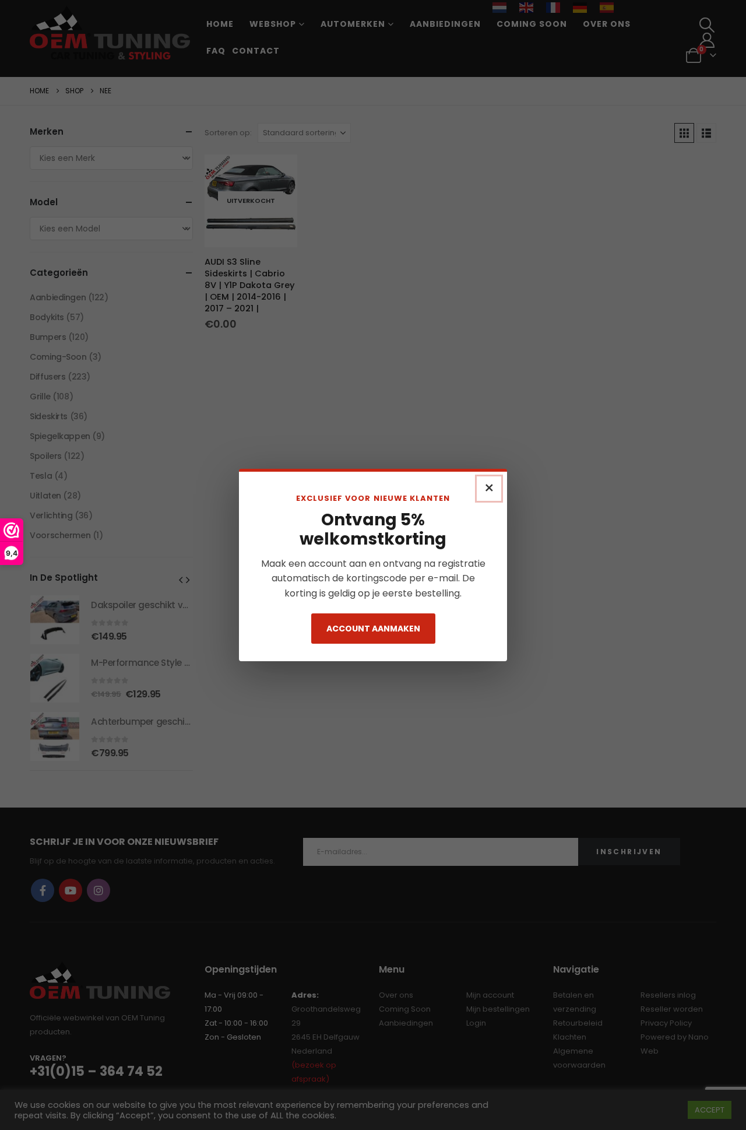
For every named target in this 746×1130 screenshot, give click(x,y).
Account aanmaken (373, 628)
